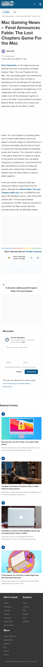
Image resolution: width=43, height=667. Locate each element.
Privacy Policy (9, 625)
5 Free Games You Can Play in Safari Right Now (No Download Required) (20, 576)
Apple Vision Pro (10, 636)
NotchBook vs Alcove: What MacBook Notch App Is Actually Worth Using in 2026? (20, 532)
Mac (15, 12)
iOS (5, 647)
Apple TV (7, 643)
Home (7, 12)
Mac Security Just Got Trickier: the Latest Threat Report (20, 443)
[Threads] (38, 258)
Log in (23, 342)
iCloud (6, 654)
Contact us (8, 617)
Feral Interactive (9, 65)
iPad (24, 617)
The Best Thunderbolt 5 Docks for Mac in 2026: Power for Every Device (20, 487)
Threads (7, 614)
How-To (26, 606)
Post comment (31, 372)
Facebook (7, 606)
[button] (35, 4)
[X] (31, 258)
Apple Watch (8, 640)
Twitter (6, 603)
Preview (19, 372)
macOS (6, 651)
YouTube (7, 610)
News (25, 603)
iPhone (25, 614)
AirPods (26, 621)
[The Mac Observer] (7, 4)
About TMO (8, 621)
